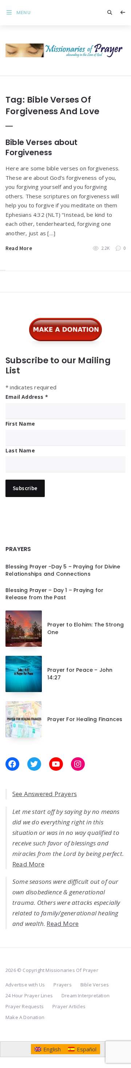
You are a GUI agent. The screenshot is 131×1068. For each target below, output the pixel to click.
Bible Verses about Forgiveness (41, 147)
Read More (18, 248)
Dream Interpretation (85, 995)
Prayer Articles (69, 1006)
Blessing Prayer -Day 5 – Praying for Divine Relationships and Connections (62, 570)
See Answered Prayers (44, 794)
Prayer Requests (24, 1006)
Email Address (26, 396)
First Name (20, 423)
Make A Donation (24, 1017)
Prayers (62, 984)
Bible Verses (94, 984)
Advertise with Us (25, 984)
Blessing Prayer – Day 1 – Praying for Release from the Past (54, 594)
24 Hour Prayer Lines (29, 995)
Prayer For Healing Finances (84, 719)
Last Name (20, 450)
